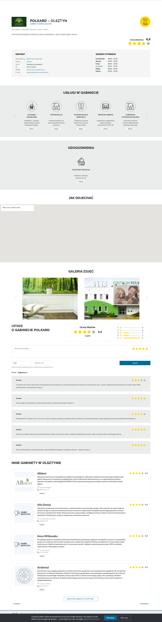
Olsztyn (39, 29)
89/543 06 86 (31, 67)
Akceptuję (110, 618)
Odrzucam (124, 618)
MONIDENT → (145, 604)
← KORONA (16, 604)
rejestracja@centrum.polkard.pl (37, 72)
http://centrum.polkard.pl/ (36, 70)
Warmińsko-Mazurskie (29, 29)
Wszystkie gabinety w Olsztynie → (81, 599)
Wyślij (135, 363)
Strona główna (16, 29)
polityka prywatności (91, 619)
